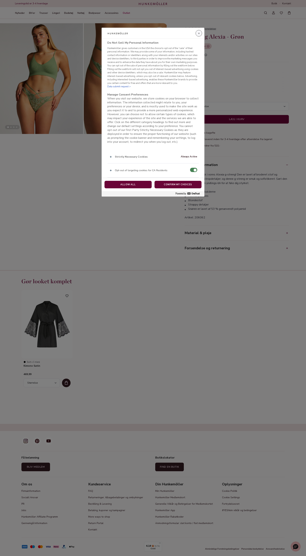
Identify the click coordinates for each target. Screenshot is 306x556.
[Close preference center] (199, 33)
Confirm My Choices (178, 184)
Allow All (128, 184)
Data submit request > (119, 86)
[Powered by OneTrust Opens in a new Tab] (189, 194)
